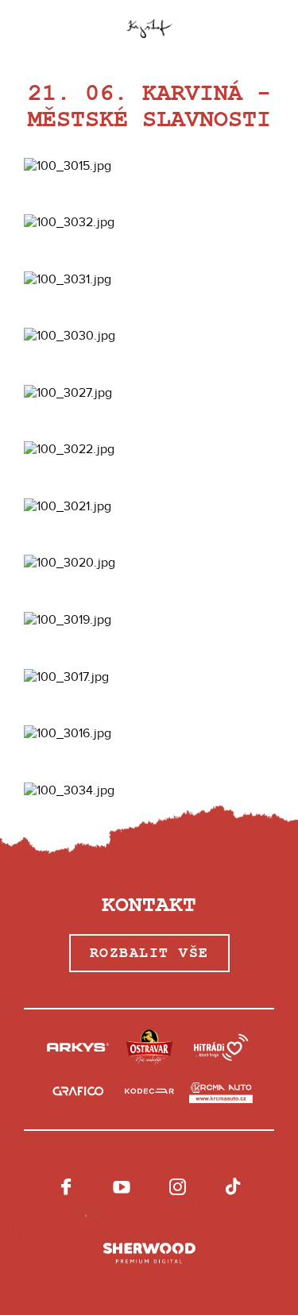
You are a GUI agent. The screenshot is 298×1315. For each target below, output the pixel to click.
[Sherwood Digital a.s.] (149, 1253)
